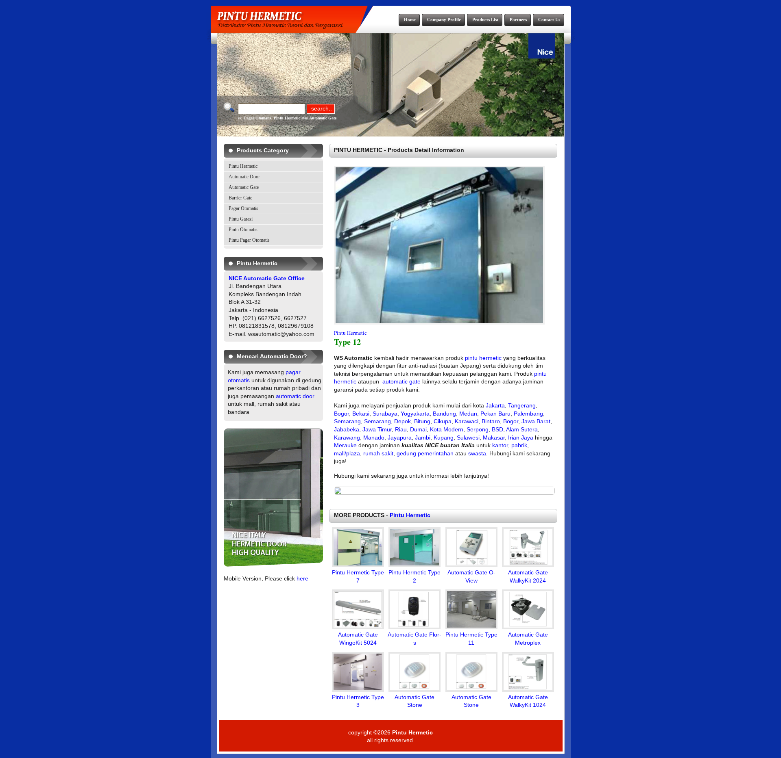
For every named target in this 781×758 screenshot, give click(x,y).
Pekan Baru (495, 413)
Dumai (418, 429)
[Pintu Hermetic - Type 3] (358, 690)
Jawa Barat (535, 421)
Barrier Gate (240, 198)
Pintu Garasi (241, 219)
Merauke (345, 445)
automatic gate (401, 381)
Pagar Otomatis (257, 118)
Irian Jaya (520, 437)
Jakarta (495, 405)
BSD (497, 429)
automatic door (295, 396)
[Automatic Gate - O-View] (471, 565)
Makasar (494, 437)
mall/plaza (347, 453)
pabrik (519, 445)
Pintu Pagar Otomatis (249, 240)
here (302, 578)
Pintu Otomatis (243, 229)
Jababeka (346, 429)
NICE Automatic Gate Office (267, 278)
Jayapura (400, 437)
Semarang (347, 421)
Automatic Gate (322, 118)
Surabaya (385, 413)
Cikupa (443, 421)
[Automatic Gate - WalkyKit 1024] (528, 690)
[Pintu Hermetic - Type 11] (471, 627)
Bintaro (491, 421)
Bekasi (360, 413)
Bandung (444, 413)
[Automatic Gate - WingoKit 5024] (358, 627)
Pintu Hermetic (287, 118)
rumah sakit (378, 453)
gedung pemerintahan (425, 453)
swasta (477, 453)
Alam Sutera (522, 429)
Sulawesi (468, 437)
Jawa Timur (377, 429)
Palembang (528, 413)
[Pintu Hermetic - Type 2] (414, 565)
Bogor (341, 413)
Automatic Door (244, 177)
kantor (500, 445)
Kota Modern (446, 429)
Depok (402, 421)
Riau (401, 429)
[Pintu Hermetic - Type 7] (358, 565)
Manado (373, 437)
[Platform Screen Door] (444, 492)
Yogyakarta (415, 413)
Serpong (478, 429)
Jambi (422, 437)
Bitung (422, 421)
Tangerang (522, 405)
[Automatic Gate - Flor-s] (414, 627)
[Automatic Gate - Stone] (414, 690)
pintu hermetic (483, 358)
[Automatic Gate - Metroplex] (528, 627)
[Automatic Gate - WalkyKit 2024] (528, 565)
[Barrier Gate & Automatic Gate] (273, 564)
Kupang (444, 437)
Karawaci (466, 421)
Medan (468, 413)
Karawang (347, 437)
